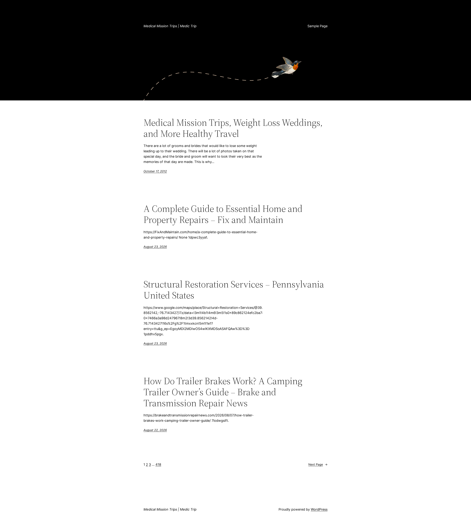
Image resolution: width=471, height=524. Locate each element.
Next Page (317, 464)
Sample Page (317, 26)
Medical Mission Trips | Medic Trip (170, 26)
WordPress (319, 509)
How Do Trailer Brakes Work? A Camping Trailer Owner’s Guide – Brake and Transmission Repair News (223, 391)
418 (158, 464)
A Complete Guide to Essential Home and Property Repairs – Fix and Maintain (223, 214)
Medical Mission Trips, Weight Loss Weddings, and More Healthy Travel (233, 128)
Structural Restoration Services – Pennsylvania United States (234, 290)
